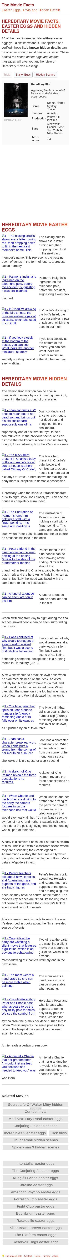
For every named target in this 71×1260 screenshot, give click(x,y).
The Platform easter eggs (35, 1235)
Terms (37, 1256)
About (55, 1256)
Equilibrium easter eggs (35, 1213)
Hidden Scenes (45, 74)
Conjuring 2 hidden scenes (35, 1126)
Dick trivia (59, 1133)
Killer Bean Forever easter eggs (35, 1228)
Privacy (46, 1256)
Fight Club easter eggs (35, 1206)
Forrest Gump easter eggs (35, 1199)
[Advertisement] (35, 180)
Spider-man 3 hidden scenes (35, 1147)
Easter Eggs (23, 74)
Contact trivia (35, 1111)
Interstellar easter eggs (35, 1163)
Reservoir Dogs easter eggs (36, 1242)
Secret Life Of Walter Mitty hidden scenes (35, 1107)
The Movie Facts (13, 1256)
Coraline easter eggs (35, 1185)
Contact (28, 1256)
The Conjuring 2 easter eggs (35, 1171)
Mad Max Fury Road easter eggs (35, 1119)
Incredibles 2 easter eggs (25, 1133)
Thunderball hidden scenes (35, 1140)
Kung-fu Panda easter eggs (35, 1178)
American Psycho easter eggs (35, 1192)
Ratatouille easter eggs (36, 1220)
